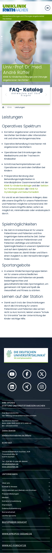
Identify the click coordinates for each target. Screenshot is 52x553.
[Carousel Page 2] (1, 38)
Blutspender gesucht (14, 522)
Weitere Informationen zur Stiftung (16, 435)
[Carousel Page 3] (1, 40)
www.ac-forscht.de (14, 545)
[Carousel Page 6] (1, 46)
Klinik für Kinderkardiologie (17, 185)
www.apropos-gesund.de (17, 533)
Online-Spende (8, 430)
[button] (6, 94)
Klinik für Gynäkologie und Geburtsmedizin (21, 190)
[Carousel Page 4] (1, 42)
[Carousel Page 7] (1, 48)
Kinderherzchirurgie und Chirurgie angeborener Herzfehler (23, 17)
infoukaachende (10, 464)
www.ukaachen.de (10, 467)
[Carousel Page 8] (1, 50)
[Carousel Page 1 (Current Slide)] (1, 36)
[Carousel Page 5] (1, 44)
